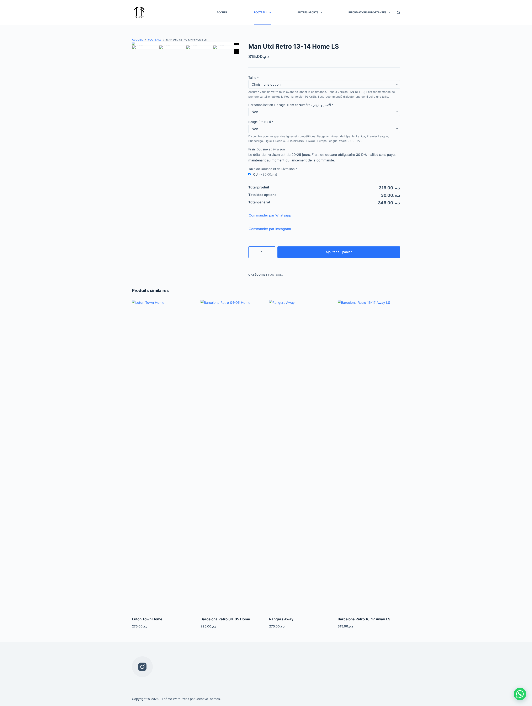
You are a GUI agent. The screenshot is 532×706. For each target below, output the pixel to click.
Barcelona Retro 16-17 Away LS (364, 619)
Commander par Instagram (270, 229)
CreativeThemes (208, 699)
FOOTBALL (260, 12)
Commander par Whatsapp (270, 215)
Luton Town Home (147, 619)
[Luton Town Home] (163, 455)
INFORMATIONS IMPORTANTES (367, 12)
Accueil (222, 12)
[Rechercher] (398, 12)
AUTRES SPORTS (307, 12)
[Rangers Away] (300, 455)
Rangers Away (281, 619)
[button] (520, 694)
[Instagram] (142, 666)
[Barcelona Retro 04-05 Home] (232, 455)
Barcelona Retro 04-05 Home (225, 619)
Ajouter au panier (339, 252)
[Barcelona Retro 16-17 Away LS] (369, 455)
